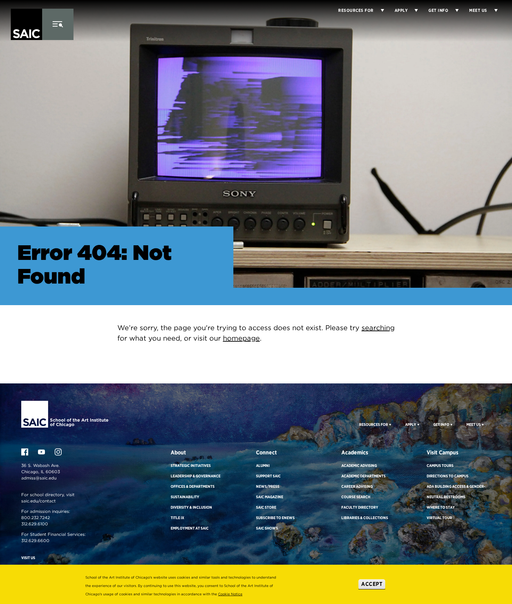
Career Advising (357, 486)
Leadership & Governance (195, 476)
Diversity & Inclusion (191, 507)
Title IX (177, 517)
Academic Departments (363, 476)
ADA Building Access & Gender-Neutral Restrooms (456, 491)
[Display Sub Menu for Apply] (413, 10)
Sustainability (185, 496)
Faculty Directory (359, 507)
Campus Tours (440, 465)
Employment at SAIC (190, 528)
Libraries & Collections (364, 517)
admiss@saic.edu (38, 477)
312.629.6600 (35, 540)
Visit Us (28, 557)
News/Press (267, 486)
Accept (371, 584)
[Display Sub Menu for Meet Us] (492, 10)
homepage (241, 338)
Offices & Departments (193, 486)
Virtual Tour (439, 517)
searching (378, 328)
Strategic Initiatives (191, 465)
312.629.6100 (34, 523)
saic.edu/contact (38, 500)
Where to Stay (441, 507)
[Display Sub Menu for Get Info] (453, 10)
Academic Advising (359, 465)
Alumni (263, 465)
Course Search (355, 496)
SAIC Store (266, 507)
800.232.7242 (35, 517)
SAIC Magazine (269, 496)
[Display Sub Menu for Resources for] (379, 10)
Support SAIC (268, 476)
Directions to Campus (447, 476)
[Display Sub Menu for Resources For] (389, 424)
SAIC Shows (267, 528)
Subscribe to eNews (275, 517)
